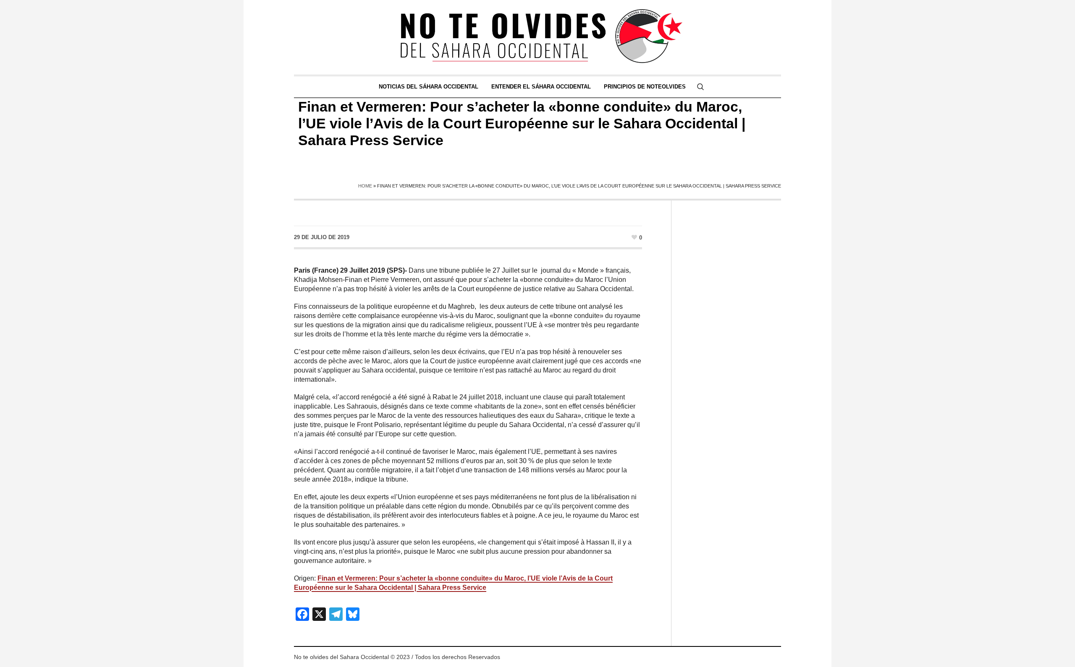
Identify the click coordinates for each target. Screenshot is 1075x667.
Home (365, 185)
